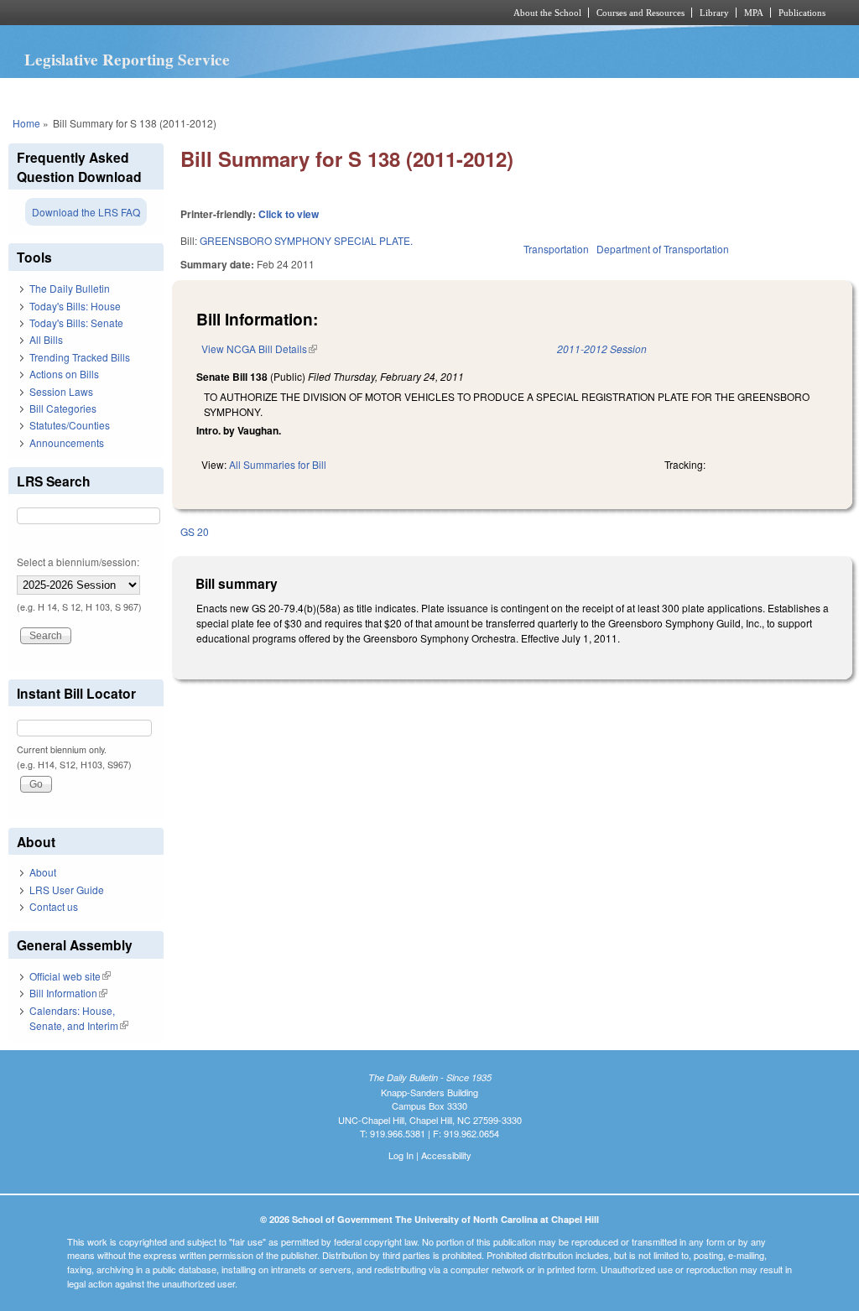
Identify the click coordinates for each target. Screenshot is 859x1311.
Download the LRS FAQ (86, 212)
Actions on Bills (64, 374)
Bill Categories (62, 408)
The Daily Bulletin (69, 288)
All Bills (46, 339)
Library (714, 13)
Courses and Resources (640, 13)
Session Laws (61, 391)
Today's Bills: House (75, 306)
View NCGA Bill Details (259, 348)
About (42, 872)
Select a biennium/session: (78, 561)
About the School (547, 13)
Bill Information (68, 993)
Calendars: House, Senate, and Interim (78, 1018)
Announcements (66, 442)
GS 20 (194, 531)
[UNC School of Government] (207, 12)
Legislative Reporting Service (127, 59)
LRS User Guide (66, 889)
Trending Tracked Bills (79, 357)
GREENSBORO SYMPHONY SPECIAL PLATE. (306, 240)
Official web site (70, 976)
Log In (401, 1155)
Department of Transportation (662, 249)
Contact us (53, 906)
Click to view (288, 213)
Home (26, 123)
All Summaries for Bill (277, 464)
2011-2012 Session (602, 348)
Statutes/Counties (69, 425)
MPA (753, 13)
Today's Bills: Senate (76, 322)
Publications (801, 13)
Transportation (556, 249)
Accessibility (446, 1155)
